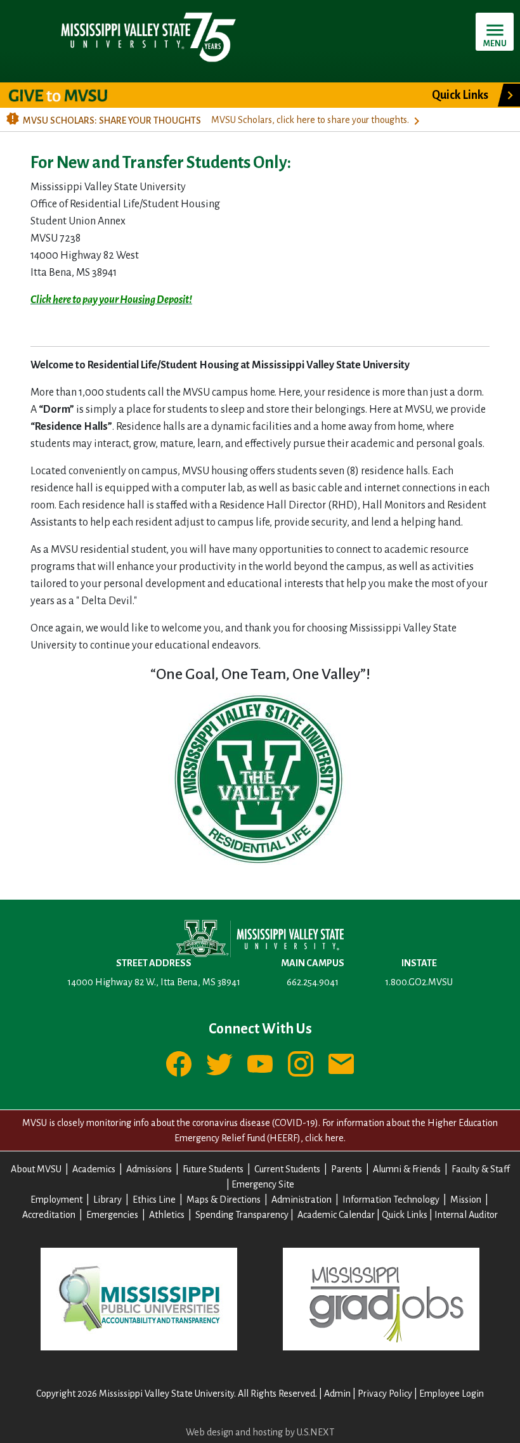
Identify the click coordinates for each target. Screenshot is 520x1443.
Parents (346, 1169)
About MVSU (36, 1169)
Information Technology (390, 1199)
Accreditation (48, 1215)
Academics (93, 1169)
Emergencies (112, 1215)
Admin (337, 1393)
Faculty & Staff (481, 1169)
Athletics (167, 1215)
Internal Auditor (466, 1215)
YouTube (260, 1064)
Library (107, 1199)
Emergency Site (262, 1184)
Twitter (219, 1064)
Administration (301, 1199)
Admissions (149, 1169)
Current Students (287, 1169)
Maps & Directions (223, 1199)
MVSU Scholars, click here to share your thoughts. (310, 120)
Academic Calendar (336, 1215)
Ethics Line (154, 1199)
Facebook (179, 1064)
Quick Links (460, 95)
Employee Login (451, 1393)
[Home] (147, 36)
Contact (341, 1064)
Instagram (300, 1064)
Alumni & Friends (407, 1169)
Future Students (213, 1169)
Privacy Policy (385, 1393)
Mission (465, 1199)
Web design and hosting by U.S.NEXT (260, 1432)
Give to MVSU (69, 95)
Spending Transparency (242, 1215)
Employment (56, 1199)
